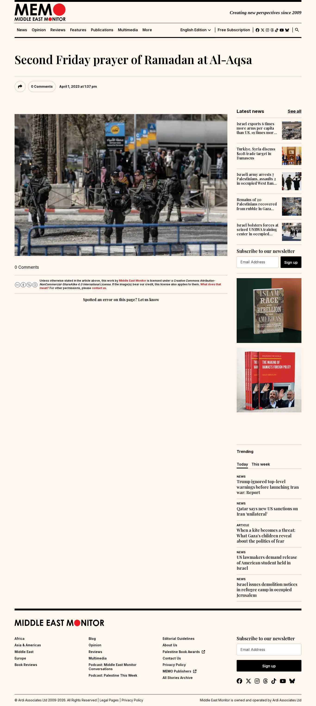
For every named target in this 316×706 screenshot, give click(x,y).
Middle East (24, 652)
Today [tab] (242, 464)
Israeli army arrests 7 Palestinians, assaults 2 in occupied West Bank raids (256, 179)
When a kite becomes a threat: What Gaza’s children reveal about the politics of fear (266, 536)
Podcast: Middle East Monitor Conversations (112, 667)
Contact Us (172, 658)
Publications (102, 30)
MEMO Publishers (177, 671)
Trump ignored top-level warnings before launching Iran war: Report (268, 487)
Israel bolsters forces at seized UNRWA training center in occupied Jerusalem (257, 229)
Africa (20, 639)
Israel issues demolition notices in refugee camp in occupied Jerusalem (267, 590)
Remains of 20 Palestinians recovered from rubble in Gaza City (257, 204)
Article (243, 525)
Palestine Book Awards (181, 652)
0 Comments (42, 86)
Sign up (291, 262)
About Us (170, 645)
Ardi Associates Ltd (287, 700)
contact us (99, 288)
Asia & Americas (28, 645)
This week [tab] (260, 464)
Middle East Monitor (132, 280)
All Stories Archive (178, 678)
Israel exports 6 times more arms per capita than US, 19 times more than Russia (256, 128)
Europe (20, 658)
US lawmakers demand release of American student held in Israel (267, 563)
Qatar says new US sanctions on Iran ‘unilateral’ (267, 511)
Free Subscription (234, 30)
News (22, 30)
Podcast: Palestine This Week (113, 675)
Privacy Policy (174, 665)
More (147, 30)
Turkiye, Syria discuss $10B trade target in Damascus (256, 153)
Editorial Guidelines (179, 639)
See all (294, 111)
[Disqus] (121, 366)
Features (78, 30)
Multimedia (128, 30)
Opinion (39, 30)
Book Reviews (26, 665)
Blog (92, 639)
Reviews (57, 30)
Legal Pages (109, 700)
